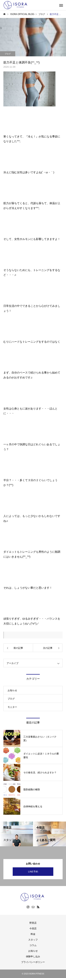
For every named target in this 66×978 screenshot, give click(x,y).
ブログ (8, 54)
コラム (33, 945)
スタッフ (33, 939)
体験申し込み (33, 956)
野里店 (33, 922)
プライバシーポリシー (33, 962)
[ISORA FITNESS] (16, 5)
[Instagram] (28, 907)
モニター (12, 707)
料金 (33, 934)
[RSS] (38, 907)
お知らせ (12, 690)
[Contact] (33, 907)
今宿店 (33, 928)
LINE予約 (33, 871)
